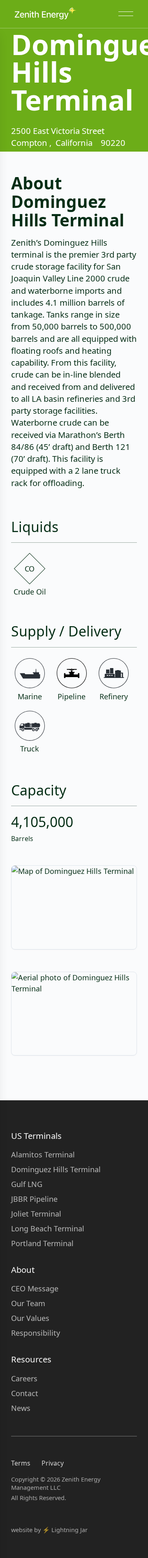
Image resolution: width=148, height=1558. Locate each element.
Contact (24, 1393)
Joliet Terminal (36, 1214)
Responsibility (35, 1333)
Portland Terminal (42, 1243)
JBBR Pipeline (34, 1199)
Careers (24, 1378)
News (20, 1408)
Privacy (53, 1463)
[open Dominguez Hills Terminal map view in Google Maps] (74, 907)
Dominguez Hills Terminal (56, 1169)
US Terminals (36, 1135)
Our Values (30, 1318)
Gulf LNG (26, 1184)
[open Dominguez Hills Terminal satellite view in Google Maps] (74, 1014)
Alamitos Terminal (43, 1154)
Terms (20, 1463)
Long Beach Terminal (47, 1228)
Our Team (28, 1303)
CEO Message (34, 1288)
